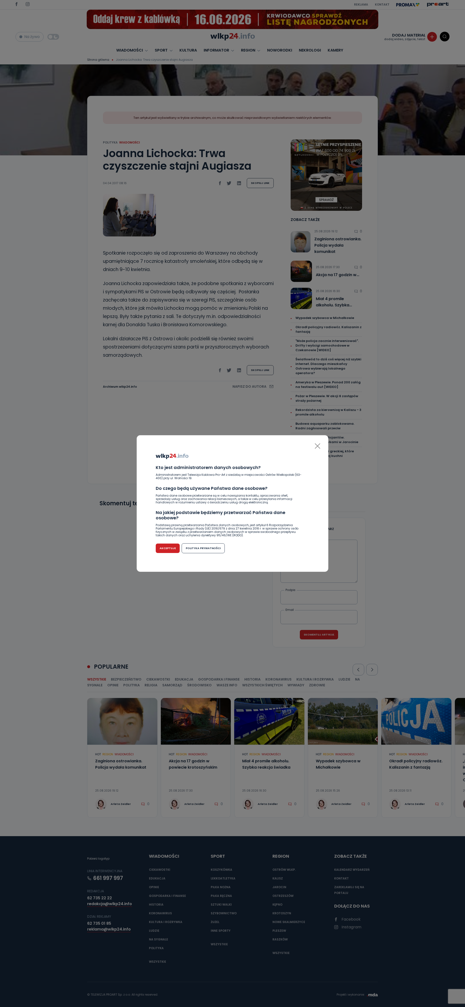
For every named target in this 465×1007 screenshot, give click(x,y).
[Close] (317, 446)
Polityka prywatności (203, 548)
